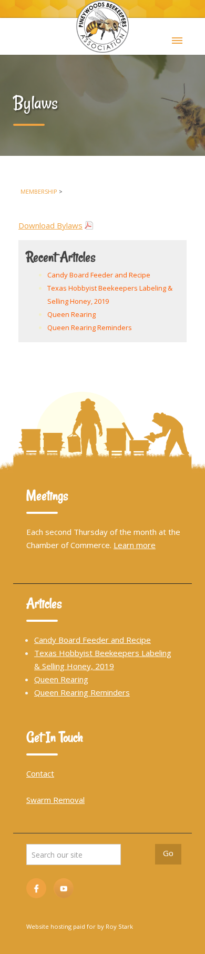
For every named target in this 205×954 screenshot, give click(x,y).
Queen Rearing (71, 314)
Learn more (135, 545)
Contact (40, 773)
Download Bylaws (50, 225)
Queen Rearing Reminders (89, 327)
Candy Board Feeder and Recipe (98, 275)
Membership (38, 191)
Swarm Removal (55, 799)
